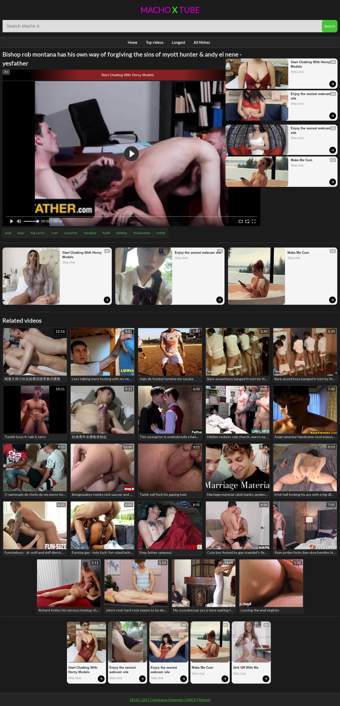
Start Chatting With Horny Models (127, 75)
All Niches (202, 42)
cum (54, 233)
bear (20, 233)
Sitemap (205, 700)
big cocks (38, 233)
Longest (178, 42)
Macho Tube (170, 10)
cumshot (71, 233)
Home (132, 42)
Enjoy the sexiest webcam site (311, 96)
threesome (141, 233)
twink (161, 233)
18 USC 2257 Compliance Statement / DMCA (163, 700)
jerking (121, 233)
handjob (90, 233)
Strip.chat (297, 72)
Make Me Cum (301, 160)
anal (8, 233)
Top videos (155, 42)
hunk (106, 233)
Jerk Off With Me (245, 667)
